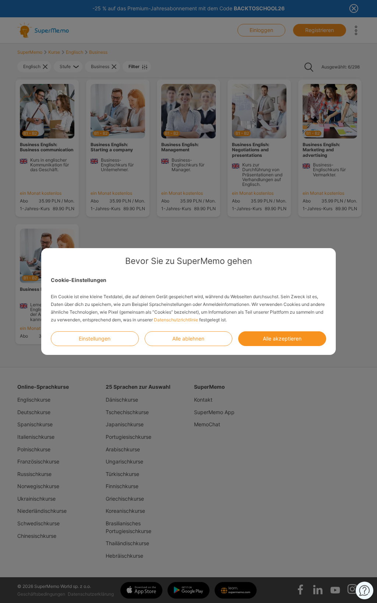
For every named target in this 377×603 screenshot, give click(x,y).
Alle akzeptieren (282, 338)
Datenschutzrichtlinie (176, 319)
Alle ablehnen (188, 338)
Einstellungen (94, 338)
